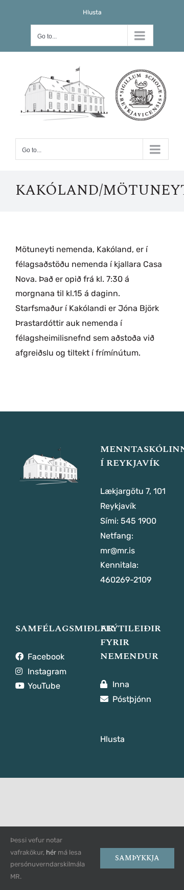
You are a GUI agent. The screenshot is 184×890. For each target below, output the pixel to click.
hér (51, 852)
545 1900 (138, 521)
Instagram (46, 671)
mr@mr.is (117, 550)
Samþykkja (137, 858)
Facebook (45, 656)
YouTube (43, 686)
